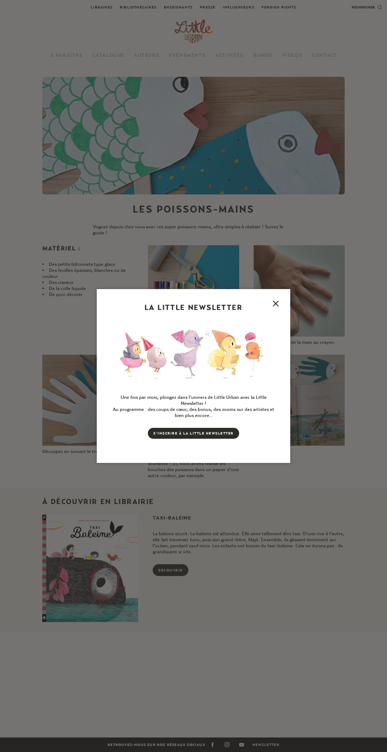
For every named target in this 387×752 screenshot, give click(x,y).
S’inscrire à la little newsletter (193, 433)
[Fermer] (275, 303)
